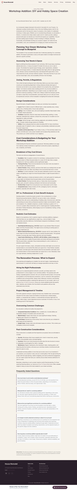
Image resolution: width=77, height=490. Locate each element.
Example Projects (31, 470)
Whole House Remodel (43, 470)
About (44, 2)
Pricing (61, 2)
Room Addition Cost (43, 472)
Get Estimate (68, 2)
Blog (74, 2)
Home (40, 2)
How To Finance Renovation (46, 364)
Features (50, 2)
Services (56, 2)
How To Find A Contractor (27, 282)
